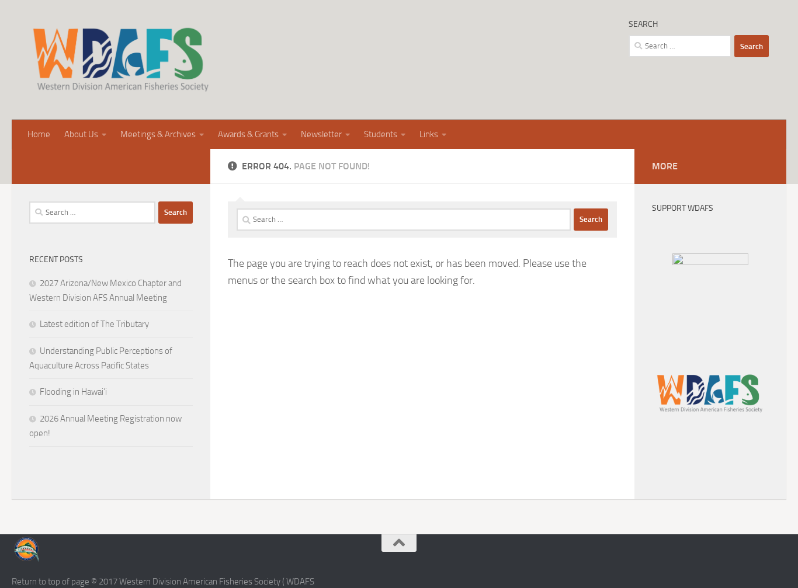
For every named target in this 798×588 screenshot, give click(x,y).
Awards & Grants (248, 134)
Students (380, 134)
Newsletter (321, 134)
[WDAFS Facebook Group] (710, 262)
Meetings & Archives (158, 134)
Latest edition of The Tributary (94, 324)
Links (428, 134)
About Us (81, 134)
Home (38, 134)
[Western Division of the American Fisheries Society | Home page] (120, 59)
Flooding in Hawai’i (73, 392)
